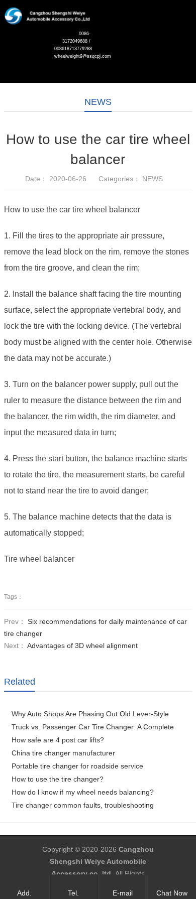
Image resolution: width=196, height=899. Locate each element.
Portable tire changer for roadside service (77, 766)
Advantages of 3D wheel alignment (82, 645)
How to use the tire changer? (58, 779)
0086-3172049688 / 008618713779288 (72, 41)
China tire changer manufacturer (63, 753)
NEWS (98, 102)
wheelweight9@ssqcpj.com (72, 56)
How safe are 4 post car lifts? (58, 740)
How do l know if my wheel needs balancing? (83, 792)
